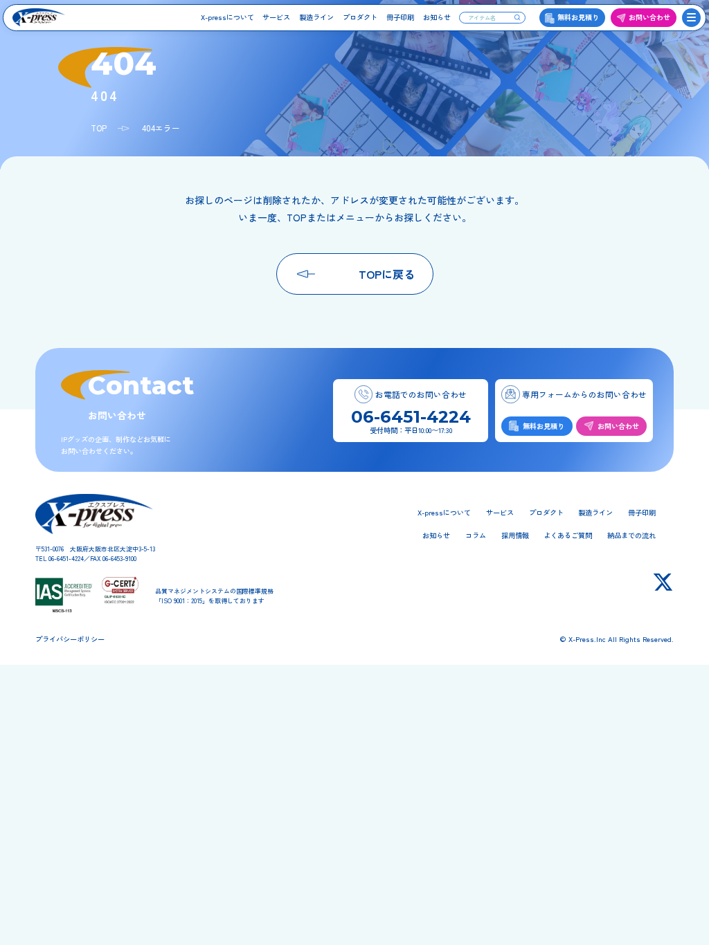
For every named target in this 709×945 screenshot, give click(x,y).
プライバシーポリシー (70, 639)
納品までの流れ (631, 535)
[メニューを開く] (691, 18)
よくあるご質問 (568, 535)
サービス (276, 17)
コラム (475, 535)
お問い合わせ (649, 17)
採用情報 (515, 535)
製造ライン (316, 17)
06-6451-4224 (411, 416)
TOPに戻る (387, 274)
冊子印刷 (400, 17)
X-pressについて (227, 17)
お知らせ (437, 17)
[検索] (517, 17)
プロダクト (360, 17)
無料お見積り (578, 17)
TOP (99, 128)
